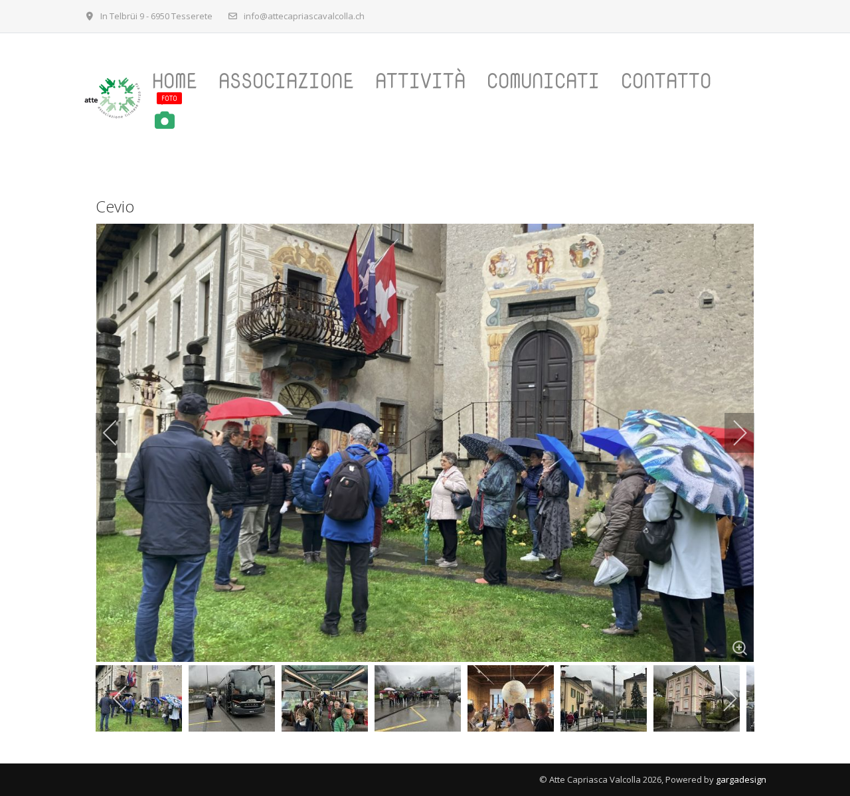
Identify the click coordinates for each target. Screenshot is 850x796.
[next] (731, 432)
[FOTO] (173, 120)
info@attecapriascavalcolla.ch (304, 16)
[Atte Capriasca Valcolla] (112, 97)
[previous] (119, 432)
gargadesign (741, 779)
